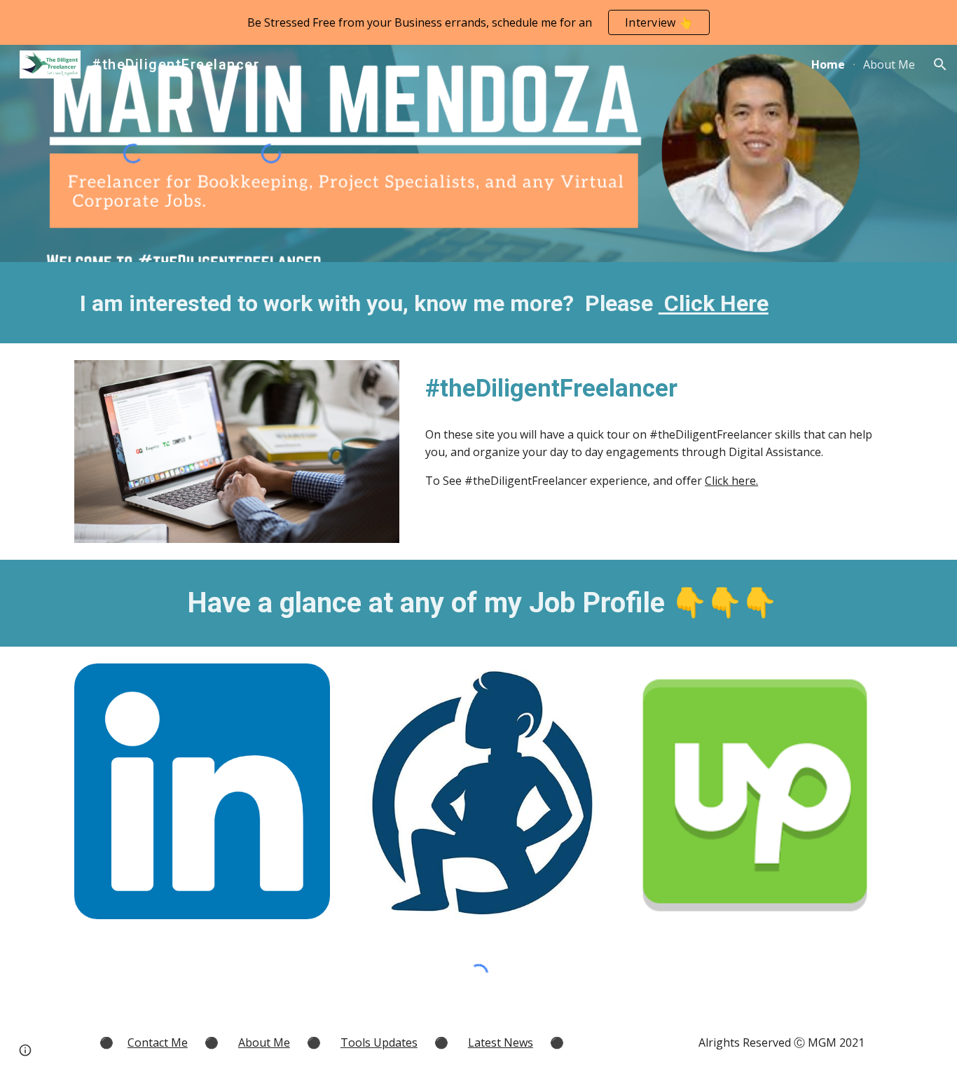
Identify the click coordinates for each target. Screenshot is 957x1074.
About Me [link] (889, 64)
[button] (940, 64)
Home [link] (828, 64)
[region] (478, 22)
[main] (478, 302)
